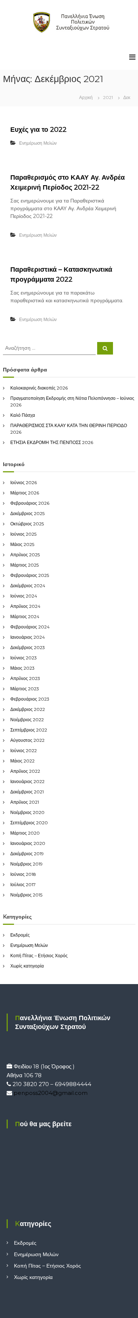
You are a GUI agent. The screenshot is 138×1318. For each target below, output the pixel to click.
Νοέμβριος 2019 (26, 864)
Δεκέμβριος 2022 (27, 709)
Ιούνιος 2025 (23, 534)
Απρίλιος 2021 (24, 802)
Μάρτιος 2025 (24, 565)
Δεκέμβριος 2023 (27, 647)
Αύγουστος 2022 (27, 740)
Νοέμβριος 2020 (27, 812)
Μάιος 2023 (22, 668)
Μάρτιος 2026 (24, 493)
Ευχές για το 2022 (38, 130)
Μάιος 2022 (22, 761)
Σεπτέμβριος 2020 (29, 822)
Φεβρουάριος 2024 (30, 627)
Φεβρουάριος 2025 (29, 575)
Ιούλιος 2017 (23, 884)
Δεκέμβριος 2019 (27, 853)
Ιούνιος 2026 (23, 482)
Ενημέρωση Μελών (38, 143)
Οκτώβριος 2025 (27, 523)
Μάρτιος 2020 (25, 833)
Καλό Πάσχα (22, 415)
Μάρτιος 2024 (24, 616)
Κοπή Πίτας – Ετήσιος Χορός (39, 955)
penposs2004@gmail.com (51, 1092)
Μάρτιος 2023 (24, 688)
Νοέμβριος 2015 (26, 895)
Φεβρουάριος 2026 (29, 503)
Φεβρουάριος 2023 (29, 699)
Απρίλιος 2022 (25, 771)
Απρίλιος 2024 (25, 606)
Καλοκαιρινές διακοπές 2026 (39, 388)
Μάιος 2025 (22, 544)
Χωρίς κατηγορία (27, 966)
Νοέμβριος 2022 (27, 719)
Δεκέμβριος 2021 (27, 791)
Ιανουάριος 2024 (27, 637)
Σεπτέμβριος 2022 (28, 730)
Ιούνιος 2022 (23, 750)
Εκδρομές (20, 935)
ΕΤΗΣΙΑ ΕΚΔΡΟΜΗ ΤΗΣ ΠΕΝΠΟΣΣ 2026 (51, 442)
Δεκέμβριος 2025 (27, 513)
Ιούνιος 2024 (23, 596)
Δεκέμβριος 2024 (27, 585)
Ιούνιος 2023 (23, 657)
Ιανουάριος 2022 (27, 781)
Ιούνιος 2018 (23, 874)
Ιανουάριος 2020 (27, 843)
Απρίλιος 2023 (25, 678)
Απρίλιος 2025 (25, 554)
